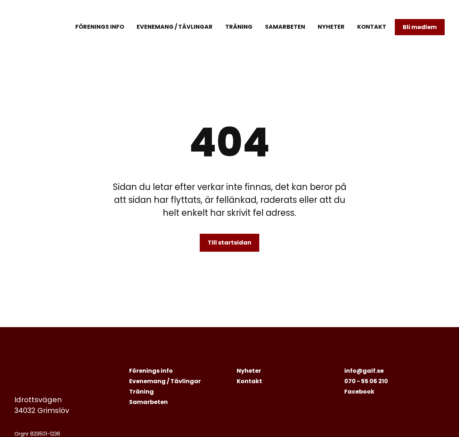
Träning (238, 27)
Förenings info (99, 27)
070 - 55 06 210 (366, 381)
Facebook (359, 391)
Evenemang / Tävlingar (175, 27)
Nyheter (331, 27)
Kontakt (371, 27)
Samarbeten (285, 27)
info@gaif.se (364, 371)
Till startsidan (229, 242)
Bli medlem (420, 27)
